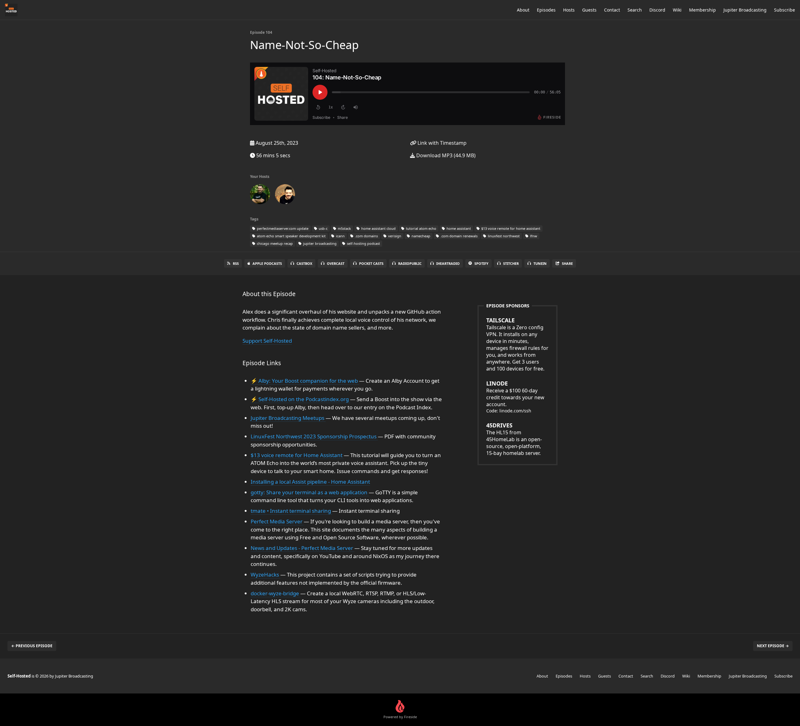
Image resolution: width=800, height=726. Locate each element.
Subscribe (784, 10)
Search (635, 10)
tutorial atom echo (420, 228)
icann (340, 236)
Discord (657, 10)
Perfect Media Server (277, 521)
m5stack (344, 228)
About (523, 10)
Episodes (546, 10)
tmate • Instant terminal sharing (291, 510)
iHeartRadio (448, 263)
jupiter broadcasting (319, 243)
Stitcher (511, 263)
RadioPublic (410, 263)
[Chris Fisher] (285, 195)
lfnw (533, 236)
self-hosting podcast (363, 243)
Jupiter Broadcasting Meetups (288, 417)
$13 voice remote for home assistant (510, 228)
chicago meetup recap (274, 243)
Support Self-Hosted (267, 340)
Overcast (335, 263)
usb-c (323, 228)
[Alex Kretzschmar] (260, 195)
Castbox (304, 263)
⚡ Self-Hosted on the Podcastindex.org (300, 399)
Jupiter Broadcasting (745, 10)
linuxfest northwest (503, 236)
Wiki (677, 10)
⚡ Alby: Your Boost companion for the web (305, 380)
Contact (612, 10)
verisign (394, 236)
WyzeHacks (265, 574)
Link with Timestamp (441, 142)
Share (567, 263)
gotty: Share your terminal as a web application (310, 492)
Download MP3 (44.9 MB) (445, 155)
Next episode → (773, 645)
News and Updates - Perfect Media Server (302, 548)
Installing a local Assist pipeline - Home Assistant (310, 481)
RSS (236, 263)
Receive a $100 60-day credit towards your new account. (515, 394)
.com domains (366, 236)
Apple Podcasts (267, 263)
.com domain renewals (459, 236)
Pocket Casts (371, 263)
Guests (589, 10)
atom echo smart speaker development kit (291, 236)
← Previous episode (31, 645)
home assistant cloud (378, 228)
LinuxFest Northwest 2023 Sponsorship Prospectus (314, 436)
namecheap (420, 236)
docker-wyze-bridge (275, 593)
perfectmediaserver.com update (282, 228)
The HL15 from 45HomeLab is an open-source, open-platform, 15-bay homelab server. (514, 438)
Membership (702, 10)
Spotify (481, 263)
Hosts (569, 10)
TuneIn (540, 263)
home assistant (458, 228)
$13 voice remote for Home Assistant (297, 455)
